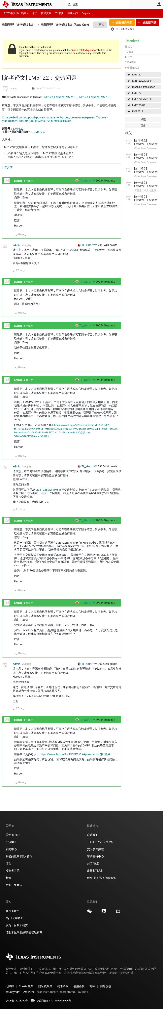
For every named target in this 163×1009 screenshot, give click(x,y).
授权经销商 (35, 932)
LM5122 (136, 74)
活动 (8, 863)
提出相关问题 (123, 22)
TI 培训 (59, 13)
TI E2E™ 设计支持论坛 (100, 842)
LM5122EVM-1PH (142, 99)
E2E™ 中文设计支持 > (16, 13)
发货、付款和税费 (17, 925)
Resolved (132, 41)
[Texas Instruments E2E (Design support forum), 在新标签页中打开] (103, 912)
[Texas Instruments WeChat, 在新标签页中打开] (89, 912)
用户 (159, 4)
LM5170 (136, 92)
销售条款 (62, 986)
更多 (101, 24)
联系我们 (92, 834)
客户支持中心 (95, 856)
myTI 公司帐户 (14, 918)
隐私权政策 (45, 986)
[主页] (30, 4)
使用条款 (78, 986)
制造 (8, 877)
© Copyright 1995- (20, 991)
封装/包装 (93, 863)
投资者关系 (12, 870)
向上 (15, 235)
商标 (92, 986)
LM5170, (39, 131)
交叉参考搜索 (95, 849)
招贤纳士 (11, 842)
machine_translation (143, 86)
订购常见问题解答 (17, 932)
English (86, 13)
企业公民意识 (14, 885)
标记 (143, 119)
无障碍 (10, 986)
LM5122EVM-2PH (142, 80)
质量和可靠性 (95, 870)
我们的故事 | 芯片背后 (19, 856)
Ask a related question (84, 50)
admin (13, 88)
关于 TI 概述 (13, 834)
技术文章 (46, 13)
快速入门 (72, 13)
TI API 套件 (12, 910)
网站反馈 (105, 986)
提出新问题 (149, 22)
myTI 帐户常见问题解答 (101, 877)
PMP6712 (137, 111)
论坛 (34, 13)
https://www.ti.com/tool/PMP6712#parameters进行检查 (75, 754)
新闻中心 (11, 849)
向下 (25, 235)
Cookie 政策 (26, 986)
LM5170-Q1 (138, 105)
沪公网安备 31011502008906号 (54, 1000)
